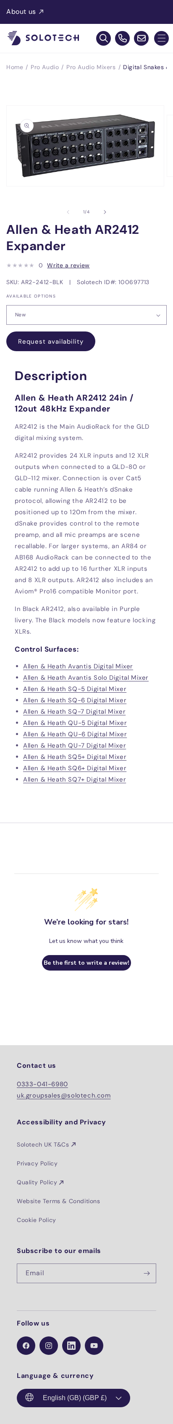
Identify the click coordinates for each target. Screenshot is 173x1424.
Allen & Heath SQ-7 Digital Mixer (74, 711)
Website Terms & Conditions (58, 1201)
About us (21, 11)
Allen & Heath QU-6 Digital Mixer (75, 734)
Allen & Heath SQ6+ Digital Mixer (74, 768)
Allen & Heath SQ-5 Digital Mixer (74, 689)
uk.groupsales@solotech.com (64, 1095)
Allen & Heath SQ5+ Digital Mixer (74, 757)
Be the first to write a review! (86, 963)
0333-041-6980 (42, 1084)
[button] (161, 38)
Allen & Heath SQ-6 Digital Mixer (74, 700)
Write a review (68, 265)
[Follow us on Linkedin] (71, 1345)
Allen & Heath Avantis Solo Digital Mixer (86, 677)
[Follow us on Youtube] (94, 1345)
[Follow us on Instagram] (48, 1345)
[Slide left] (68, 212)
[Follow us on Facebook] (26, 1345)
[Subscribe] (146, 1273)
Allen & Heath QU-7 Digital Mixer (74, 745)
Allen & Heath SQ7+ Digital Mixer (74, 779)
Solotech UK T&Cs (43, 1144)
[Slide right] (105, 212)
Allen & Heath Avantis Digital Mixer (78, 666)
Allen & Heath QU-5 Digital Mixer (75, 723)
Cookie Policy (36, 1220)
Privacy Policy (37, 1163)
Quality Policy (37, 1182)
